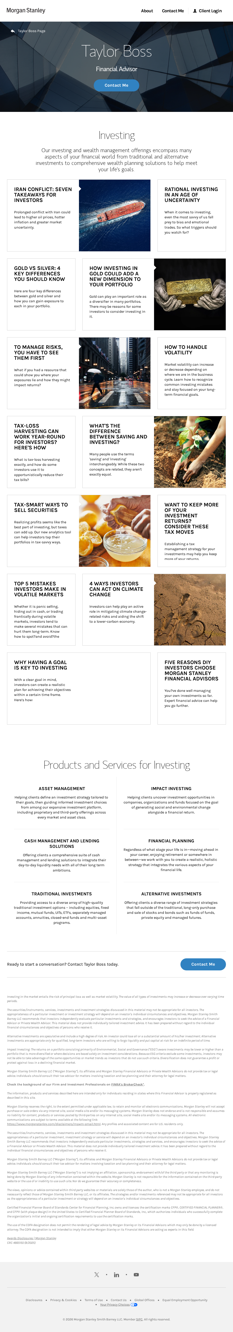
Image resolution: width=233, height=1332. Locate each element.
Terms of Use (94, 1300)
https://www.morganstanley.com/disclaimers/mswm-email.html (54, 1124)
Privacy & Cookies (63, 1300)
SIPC (139, 1319)
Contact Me (116, 85)
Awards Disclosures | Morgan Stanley (31, 1238)
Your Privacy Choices (115, 1305)
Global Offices (144, 1300)
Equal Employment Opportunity (185, 1300)
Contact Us (119, 1300)
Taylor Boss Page (31, 31)
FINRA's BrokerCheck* (127, 1084)
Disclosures (34, 1300)
